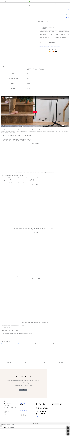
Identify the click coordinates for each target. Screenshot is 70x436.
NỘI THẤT (16, 3)
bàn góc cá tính (41, 46)
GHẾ (27, 3)
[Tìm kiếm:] (5, 1)
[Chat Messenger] (68, 427)
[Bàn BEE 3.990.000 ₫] (66, 13)
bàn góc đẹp (45, 46)
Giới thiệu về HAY (23, 403)
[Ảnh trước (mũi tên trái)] (1, 435)
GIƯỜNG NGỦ (35, 3)
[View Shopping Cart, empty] (68, 1)
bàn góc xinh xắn (59, 46)
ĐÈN (40, 3)
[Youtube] (61, 404)
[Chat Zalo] (68, 431)
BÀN (24, 3)
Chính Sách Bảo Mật (23, 410)
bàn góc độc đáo (49, 46)
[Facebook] (53, 404)
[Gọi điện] (68, 434)
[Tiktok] (58, 404)
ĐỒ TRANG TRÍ (48, 3)
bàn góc (6, 129)
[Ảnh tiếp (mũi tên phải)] (2, 435)
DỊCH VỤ (54, 3)
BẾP (43, 3)
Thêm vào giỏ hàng (52, 42)
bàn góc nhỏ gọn (54, 46)
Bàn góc (39, 47)
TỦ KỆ (30, 3)
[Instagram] (55, 404)
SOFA (20, 3)
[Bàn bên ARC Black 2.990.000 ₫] (68, 10)
